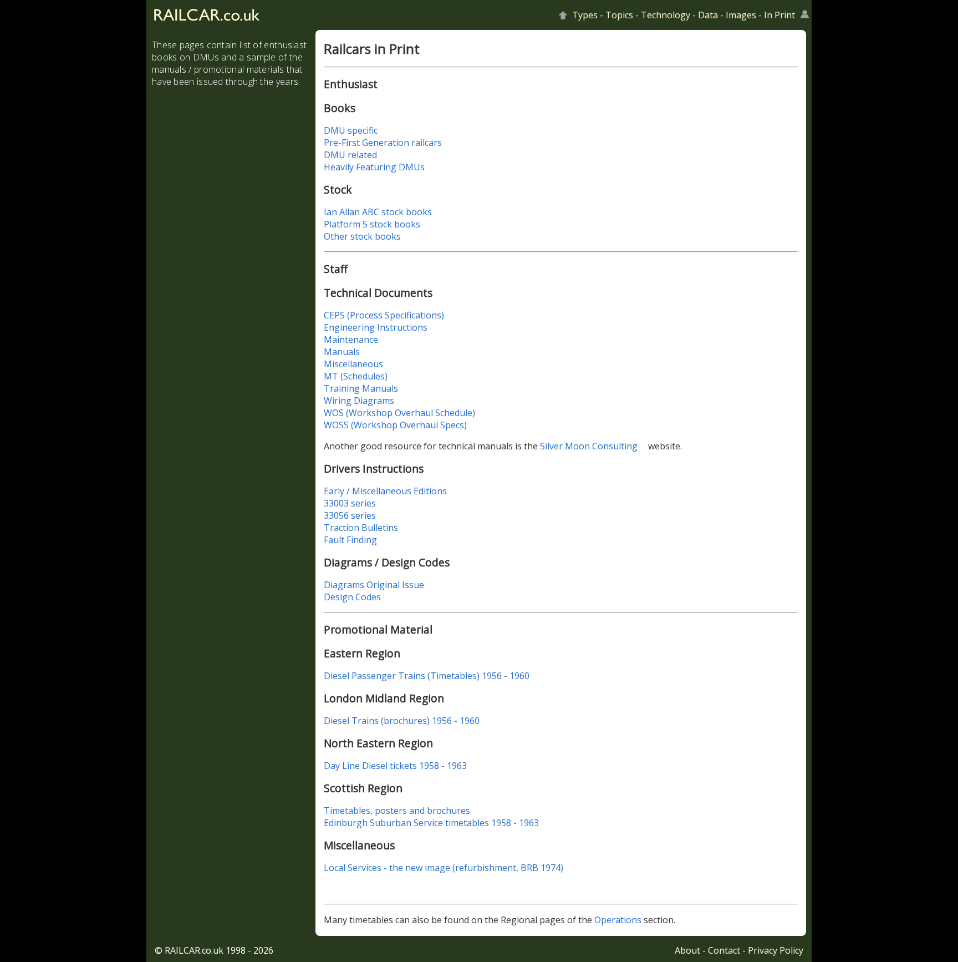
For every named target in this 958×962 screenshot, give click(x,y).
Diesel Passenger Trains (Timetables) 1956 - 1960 (426, 676)
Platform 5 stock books (372, 224)
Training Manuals (361, 388)
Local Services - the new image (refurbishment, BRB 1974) (443, 868)
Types (585, 15)
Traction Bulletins (361, 527)
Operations (617, 920)
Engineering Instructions (375, 327)
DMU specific (351, 130)
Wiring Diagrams (359, 400)
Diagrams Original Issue (374, 585)
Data (708, 15)
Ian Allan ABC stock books (378, 212)
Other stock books (362, 236)
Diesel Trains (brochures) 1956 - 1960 (402, 721)
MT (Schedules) (356, 376)
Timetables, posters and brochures (397, 810)
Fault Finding (350, 540)
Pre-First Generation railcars (383, 142)
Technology (665, 15)
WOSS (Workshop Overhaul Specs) (395, 425)
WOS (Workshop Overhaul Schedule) (399, 413)
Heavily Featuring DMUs (374, 167)
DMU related (350, 155)
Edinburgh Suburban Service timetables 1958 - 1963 (431, 823)
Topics (619, 15)
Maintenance (351, 339)
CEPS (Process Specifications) (384, 315)
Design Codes (352, 597)
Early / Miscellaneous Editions (385, 491)
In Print (779, 15)
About (687, 950)
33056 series (350, 515)
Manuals (342, 352)
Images (741, 15)
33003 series (350, 503)
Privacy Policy (775, 950)
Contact (724, 950)
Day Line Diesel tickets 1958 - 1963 (395, 766)
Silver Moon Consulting (589, 446)
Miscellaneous (353, 364)
